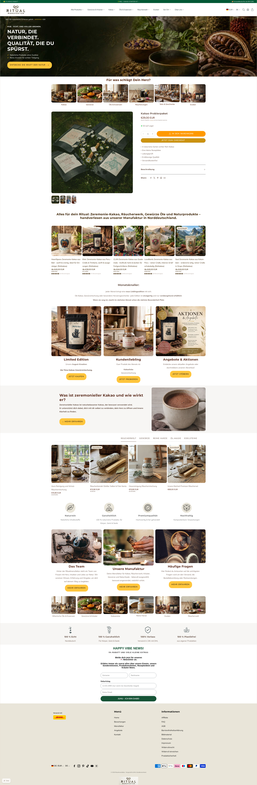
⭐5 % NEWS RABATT (10, 1)
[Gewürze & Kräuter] (89, 605)
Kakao (64, 104)
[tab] (128, 439)
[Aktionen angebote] (181, 331)
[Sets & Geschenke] (167, 93)
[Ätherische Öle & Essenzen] (63, 605)
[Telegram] (96, 766)
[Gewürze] (89, 93)
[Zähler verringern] (143, 134)
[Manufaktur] (128, 547)
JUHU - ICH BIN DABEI (128, 698)
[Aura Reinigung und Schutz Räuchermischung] (70, 464)
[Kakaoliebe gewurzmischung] (128, 331)
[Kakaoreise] (115, 605)
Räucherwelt (193, 616)
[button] (243, 9)
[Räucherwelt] (193, 605)
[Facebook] (151, 178)
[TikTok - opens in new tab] (87, 766)
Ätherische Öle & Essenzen (63, 616)
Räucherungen (141, 104)
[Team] (76, 546)
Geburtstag (105, 681)
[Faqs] (180, 546)
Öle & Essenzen (115, 104)
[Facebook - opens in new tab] (74, 766)
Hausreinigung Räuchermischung (143, 486)
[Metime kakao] (76, 331)
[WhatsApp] (161, 178)
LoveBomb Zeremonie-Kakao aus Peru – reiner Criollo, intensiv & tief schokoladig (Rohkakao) (158, 262)
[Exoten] (193, 93)
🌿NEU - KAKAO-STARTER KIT (128, 1)
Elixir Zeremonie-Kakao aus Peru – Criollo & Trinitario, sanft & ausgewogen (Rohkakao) (96, 262)
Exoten (193, 104)
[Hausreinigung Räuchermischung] (148, 464)
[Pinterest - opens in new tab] (83, 766)
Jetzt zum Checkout (173, 140)
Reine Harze (141, 615)
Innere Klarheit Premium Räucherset (183, 486)
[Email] (164, 178)
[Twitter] (154, 178)
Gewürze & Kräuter (89, 616)
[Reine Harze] (141, 605)
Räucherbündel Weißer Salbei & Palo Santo (108, 486)
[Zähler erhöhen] (152, 134)
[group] (92, 152)
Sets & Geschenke (167, 104)
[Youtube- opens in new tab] (92, 766)
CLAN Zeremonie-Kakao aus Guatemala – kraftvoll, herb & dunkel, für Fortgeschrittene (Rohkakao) (128, 262)
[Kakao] (63, 93)
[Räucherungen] (141, 93)
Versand (152, 120)
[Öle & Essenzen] (115, 93)
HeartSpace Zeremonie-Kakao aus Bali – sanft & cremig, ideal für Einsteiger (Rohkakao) (65, 262)
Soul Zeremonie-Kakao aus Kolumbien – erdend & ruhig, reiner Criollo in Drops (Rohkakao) (190, 262)
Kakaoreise (115, 616)
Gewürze (90, 104)
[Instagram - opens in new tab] (78, 766)
